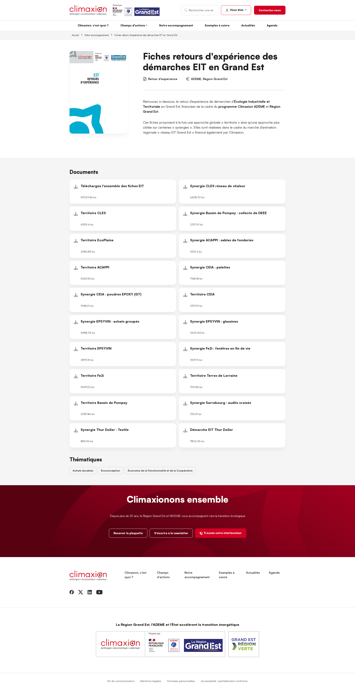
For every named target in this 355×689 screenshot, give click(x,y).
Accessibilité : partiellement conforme (224, 681)
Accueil (75, 35)
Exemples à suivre (217, 25)
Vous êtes (236, 9)
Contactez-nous (270, 10)
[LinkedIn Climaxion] (89, 592)
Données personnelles (181, 681)
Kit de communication (120, 681)
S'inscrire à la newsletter (171, 533)
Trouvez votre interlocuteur (223, 533)
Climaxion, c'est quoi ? (93, 25)
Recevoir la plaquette (128, 533)
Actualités (248, 25)
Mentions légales (150, 681)
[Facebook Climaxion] (72, 592)
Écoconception (110, 470)
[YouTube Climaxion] (99, 592)
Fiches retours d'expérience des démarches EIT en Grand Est (145, 35)
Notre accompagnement (176, 25)
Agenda (272, 25)
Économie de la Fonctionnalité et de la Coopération (160, 470)
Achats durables (83, 470)
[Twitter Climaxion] (80, 592)
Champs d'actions (132, 25)
